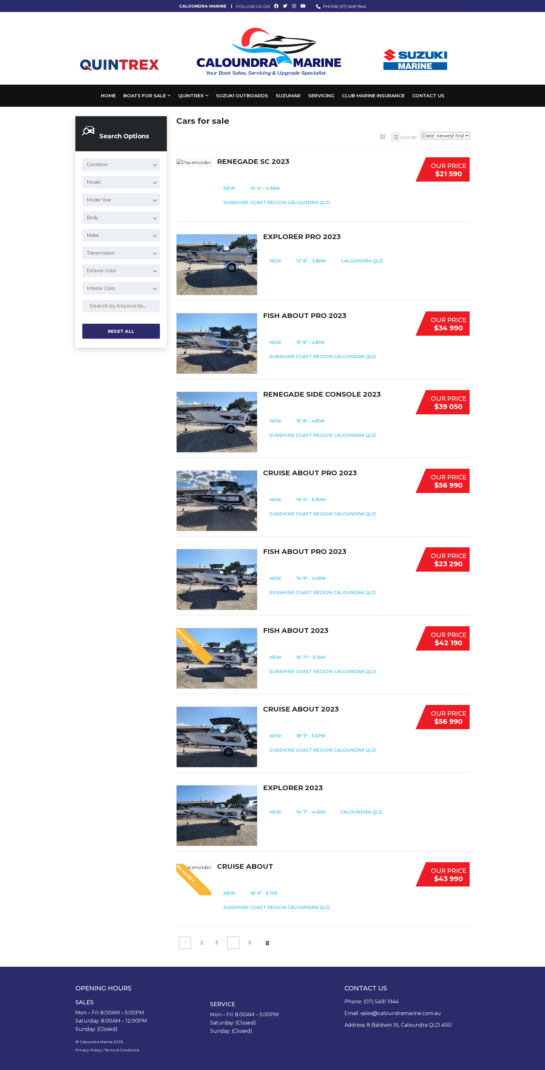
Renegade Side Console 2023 (322, 394)
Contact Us (428, 96)
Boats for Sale (144, 96)
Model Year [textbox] (99, 200)
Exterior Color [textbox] (101, 271)
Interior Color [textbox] (101, 288)
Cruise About (245, 866)
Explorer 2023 (293, 788)
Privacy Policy (88, 1050)
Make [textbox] (93, 235)
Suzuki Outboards (242, 96)
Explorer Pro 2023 (302, 236)
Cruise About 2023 (301, 709)
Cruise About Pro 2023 (310, 473)
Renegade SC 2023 (253, 161)
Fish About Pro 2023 (304, 315)
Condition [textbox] (97, 164)
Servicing (321, 96)
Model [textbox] (94, 182)
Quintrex (191, 96)
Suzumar (288, 96)
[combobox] (121, 164)
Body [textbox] (92, 217)
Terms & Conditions (121, 1050)
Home (108, 96)
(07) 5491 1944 (352, 6)
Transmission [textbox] (101, 253)
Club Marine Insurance (373, 96)
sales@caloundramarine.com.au (400, 1013)
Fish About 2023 (295, 630)
